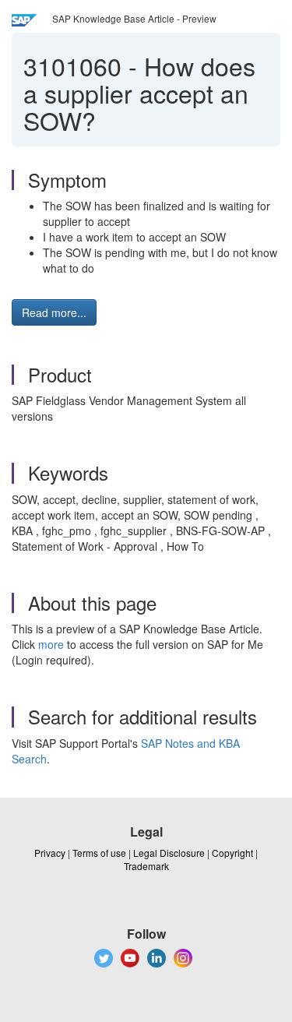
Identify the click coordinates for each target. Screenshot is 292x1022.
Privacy (49, 852)
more (51, 644)
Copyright (232, 852)
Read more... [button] (54, 312)
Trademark (146, 865)
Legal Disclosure (169, 852)
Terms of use (99, 852)
